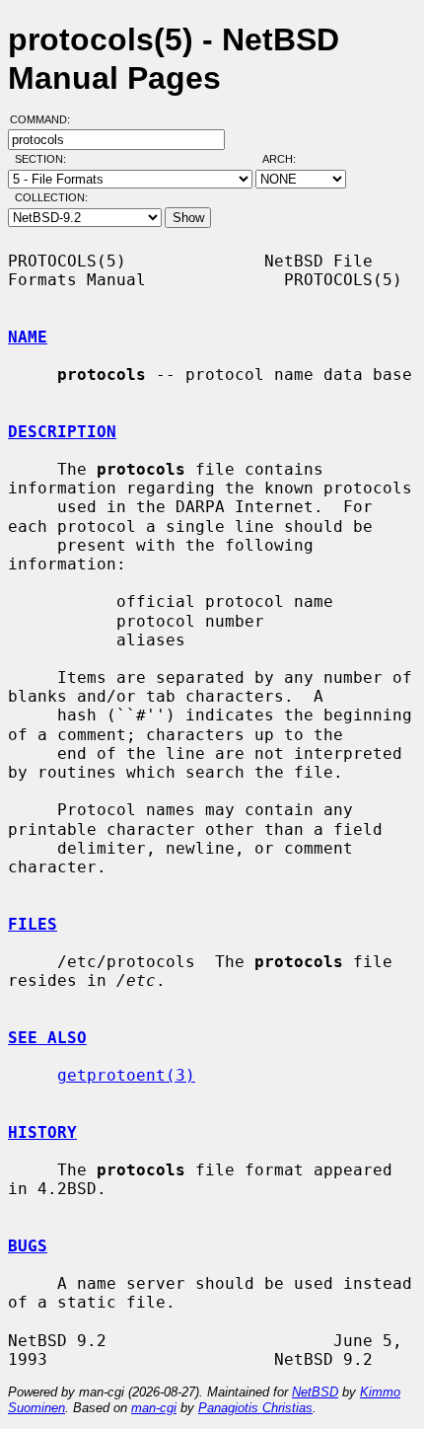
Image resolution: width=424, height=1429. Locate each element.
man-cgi (154, 1407)
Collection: (51, 197)
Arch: (288, 159)
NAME (27, 337)
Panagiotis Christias (255, 1407)
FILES (32, 924)
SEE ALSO (47, 1037)
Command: (46, 119)
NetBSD (315, 1392)
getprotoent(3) (126, 1075)
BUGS (27, 1246)
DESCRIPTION (62, 431)
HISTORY (42, 1132)
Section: (45, 159)
